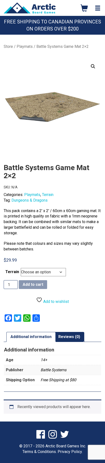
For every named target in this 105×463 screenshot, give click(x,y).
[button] (93, 66)
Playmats (25, 46)
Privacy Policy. (70, 451)
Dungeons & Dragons (29, 200)
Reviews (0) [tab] (69, 336)
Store (8, 46)
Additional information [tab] (31, 336)
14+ (44, 360)
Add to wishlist (55, 301)
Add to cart (33, 284)
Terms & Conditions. (39, 451)
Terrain (47, 194)
